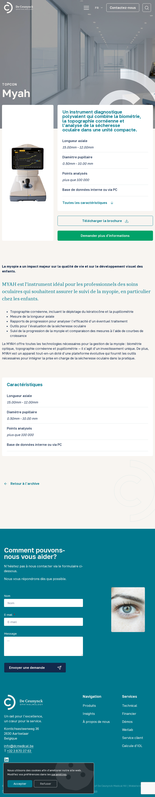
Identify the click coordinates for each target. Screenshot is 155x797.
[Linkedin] (6, 759)
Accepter (20, 783)
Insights (89, 714)
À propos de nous (96, 722)
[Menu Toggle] (86, 7)
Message (10, 633)
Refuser (45, 783)
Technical (129, 706)
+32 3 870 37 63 (19, 751)
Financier (129, 714)
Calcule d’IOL (132, 746)
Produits (89, 706)
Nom (7, 595)
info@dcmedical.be (19, 746)
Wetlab (127, 730)
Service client (132, 738)
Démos (127, 722)
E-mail (8, 614)
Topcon (9, 84)
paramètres (58, 774)
